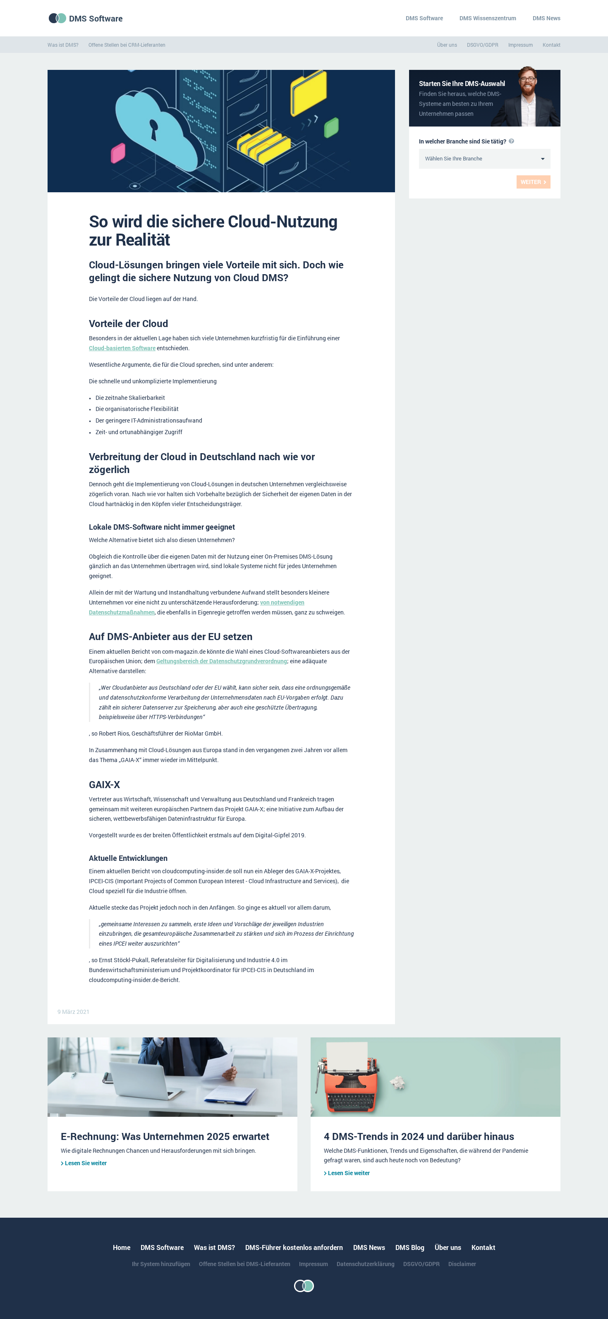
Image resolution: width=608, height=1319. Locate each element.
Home (121, 1247)
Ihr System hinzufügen (161, 1264)
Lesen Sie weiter (86, 1163)
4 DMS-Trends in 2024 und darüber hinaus (419, 1136)
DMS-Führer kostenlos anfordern (294, 1247)
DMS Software (96, 18)
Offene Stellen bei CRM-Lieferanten (127, 44)
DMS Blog (409, 1247)
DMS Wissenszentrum (488, 18)
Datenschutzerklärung (366, 1264)
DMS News (546, 18)
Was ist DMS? (63, 44)
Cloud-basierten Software (122, 348)
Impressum (520, 44)
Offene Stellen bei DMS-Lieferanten (244, 1264)
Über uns (447, 44)
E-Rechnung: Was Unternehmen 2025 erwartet (165, 1136)
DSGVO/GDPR (482, 44)
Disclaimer (462, 1264)
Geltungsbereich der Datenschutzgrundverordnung (221, 661)
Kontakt (551, 44)
